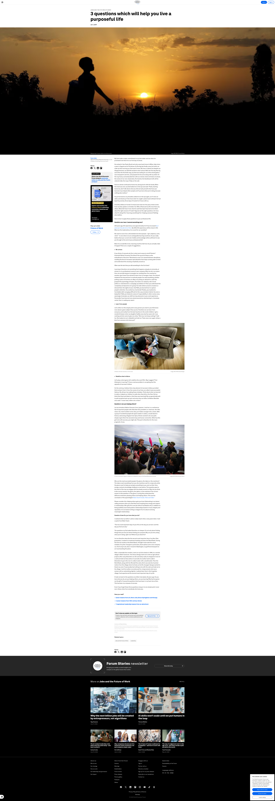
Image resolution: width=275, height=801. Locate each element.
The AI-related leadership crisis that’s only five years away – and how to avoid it (101, 745)
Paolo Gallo (94, 158)
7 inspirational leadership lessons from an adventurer (132, 604)
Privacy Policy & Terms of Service (137, 791)
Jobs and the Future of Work (101, 10)
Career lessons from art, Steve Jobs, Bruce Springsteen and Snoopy (136, 597)
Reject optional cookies (262, 789)
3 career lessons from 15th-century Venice (129, 601)
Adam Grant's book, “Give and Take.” (143, 497)
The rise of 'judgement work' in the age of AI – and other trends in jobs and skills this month (173, 745)
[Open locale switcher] (2, 797)
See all (181, 681)
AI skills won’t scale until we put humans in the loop (161, 717)
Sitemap (137, 794)
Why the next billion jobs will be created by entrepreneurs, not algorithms (112, 717)
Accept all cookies (262, 793)
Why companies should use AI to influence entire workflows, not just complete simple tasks (124, 745)
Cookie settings (262, 797)
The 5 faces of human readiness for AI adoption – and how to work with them (149, 745)
